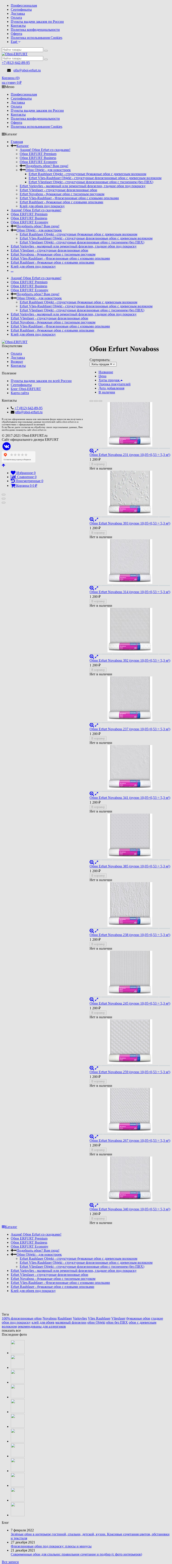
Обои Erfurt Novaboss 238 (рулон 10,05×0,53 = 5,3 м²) (130, 935)
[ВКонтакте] (6, 446)
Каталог (23, 146)
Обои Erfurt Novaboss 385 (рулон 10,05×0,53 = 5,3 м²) (130, 866)
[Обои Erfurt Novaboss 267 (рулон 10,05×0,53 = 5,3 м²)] (130, 1111)
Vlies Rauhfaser (99, 1318)
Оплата (16, 17)
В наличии (107, 392)
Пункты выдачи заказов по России (37, 21)
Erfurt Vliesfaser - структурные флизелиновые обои (58, 190)
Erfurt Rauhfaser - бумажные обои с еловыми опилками (61, 202)
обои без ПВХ (117, 1322)
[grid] (91, 401)
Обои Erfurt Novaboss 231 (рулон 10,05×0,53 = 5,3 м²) (130, 455)
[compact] (100, 401)
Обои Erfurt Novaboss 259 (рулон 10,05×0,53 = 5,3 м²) (130, 1072)
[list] (96, 401)
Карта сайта (20, 393)
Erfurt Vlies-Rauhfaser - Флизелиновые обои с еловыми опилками (69, 198)
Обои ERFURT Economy (38, 162)
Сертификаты (21, 9)
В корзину (98, 464)
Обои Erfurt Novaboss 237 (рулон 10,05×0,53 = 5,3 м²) (130, 729)
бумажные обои (138, 1318)
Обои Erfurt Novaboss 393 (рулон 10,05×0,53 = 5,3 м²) (130, 523)
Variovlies (80, 1318)
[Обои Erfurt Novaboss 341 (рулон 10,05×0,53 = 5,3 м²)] (130, 768)
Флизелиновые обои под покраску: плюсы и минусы (51, 1546)
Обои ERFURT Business (38, 158)
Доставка (18, 13)
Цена (102, 376)
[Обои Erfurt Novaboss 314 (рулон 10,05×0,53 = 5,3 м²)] (130, 562)
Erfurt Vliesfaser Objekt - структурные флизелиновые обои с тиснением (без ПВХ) (91, 182)
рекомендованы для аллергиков (42, 1326)
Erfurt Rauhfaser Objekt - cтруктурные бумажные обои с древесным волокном (87, 174)
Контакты (18, 25)
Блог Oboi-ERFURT (26, 389)
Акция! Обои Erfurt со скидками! (45, 150)
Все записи (10, 1562)
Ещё (14, 42)
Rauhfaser (65, 1318)
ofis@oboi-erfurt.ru (27, 70)
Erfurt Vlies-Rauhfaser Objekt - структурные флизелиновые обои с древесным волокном (95, 178)
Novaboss (50, 1318)
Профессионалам (24, 5)
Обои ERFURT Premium (38, 154)
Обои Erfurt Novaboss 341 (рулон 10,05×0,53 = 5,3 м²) (130, 798)
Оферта (16, 34)
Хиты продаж (109, 380)
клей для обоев (43, 1322)
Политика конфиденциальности (35, 29)
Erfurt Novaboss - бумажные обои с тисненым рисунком (62, 194)
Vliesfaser (118, 1318)
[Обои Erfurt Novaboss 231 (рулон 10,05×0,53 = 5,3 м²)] (130, 425)
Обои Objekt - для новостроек (48, 170)
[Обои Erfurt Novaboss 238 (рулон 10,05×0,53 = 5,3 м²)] (130, 905)
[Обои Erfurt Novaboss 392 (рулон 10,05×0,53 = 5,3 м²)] (130, 631)
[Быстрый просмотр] (96, 451)
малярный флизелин (70, 1322)
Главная (17, 142)
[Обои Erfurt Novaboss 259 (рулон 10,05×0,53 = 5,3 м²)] (130, 1042)
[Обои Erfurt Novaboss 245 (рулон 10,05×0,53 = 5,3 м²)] (130, 974)
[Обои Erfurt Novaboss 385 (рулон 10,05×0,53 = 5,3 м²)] (130, 836)
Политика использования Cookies (36, 38)
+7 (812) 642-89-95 (16, 63)
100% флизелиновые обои (22, 1318)
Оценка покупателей (115, 384)
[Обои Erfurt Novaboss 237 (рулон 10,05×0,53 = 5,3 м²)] (130, 699)
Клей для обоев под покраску (42, 206)
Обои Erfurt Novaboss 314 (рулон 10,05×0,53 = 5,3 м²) (130, 592)
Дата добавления (111, 388)
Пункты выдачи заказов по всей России (41, 381)
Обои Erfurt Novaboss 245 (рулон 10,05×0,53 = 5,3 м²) (130, 1003)
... (12, 270)
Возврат (17, 361)
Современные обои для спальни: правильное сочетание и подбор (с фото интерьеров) (76, 1554)
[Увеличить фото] (92, 451)
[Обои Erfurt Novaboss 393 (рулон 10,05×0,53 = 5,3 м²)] (130, 493)
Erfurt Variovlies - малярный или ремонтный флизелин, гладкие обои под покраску (83, 186)
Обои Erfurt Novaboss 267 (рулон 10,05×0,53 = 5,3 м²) (130, 1140)
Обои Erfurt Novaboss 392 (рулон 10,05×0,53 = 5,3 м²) (130, 660)
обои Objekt (96, 1322)
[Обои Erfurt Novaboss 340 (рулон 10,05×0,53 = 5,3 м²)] (130, 1179)
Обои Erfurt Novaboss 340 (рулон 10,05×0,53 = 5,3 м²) (130, 1209)
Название (106, 372)
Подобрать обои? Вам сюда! (47, 166)
